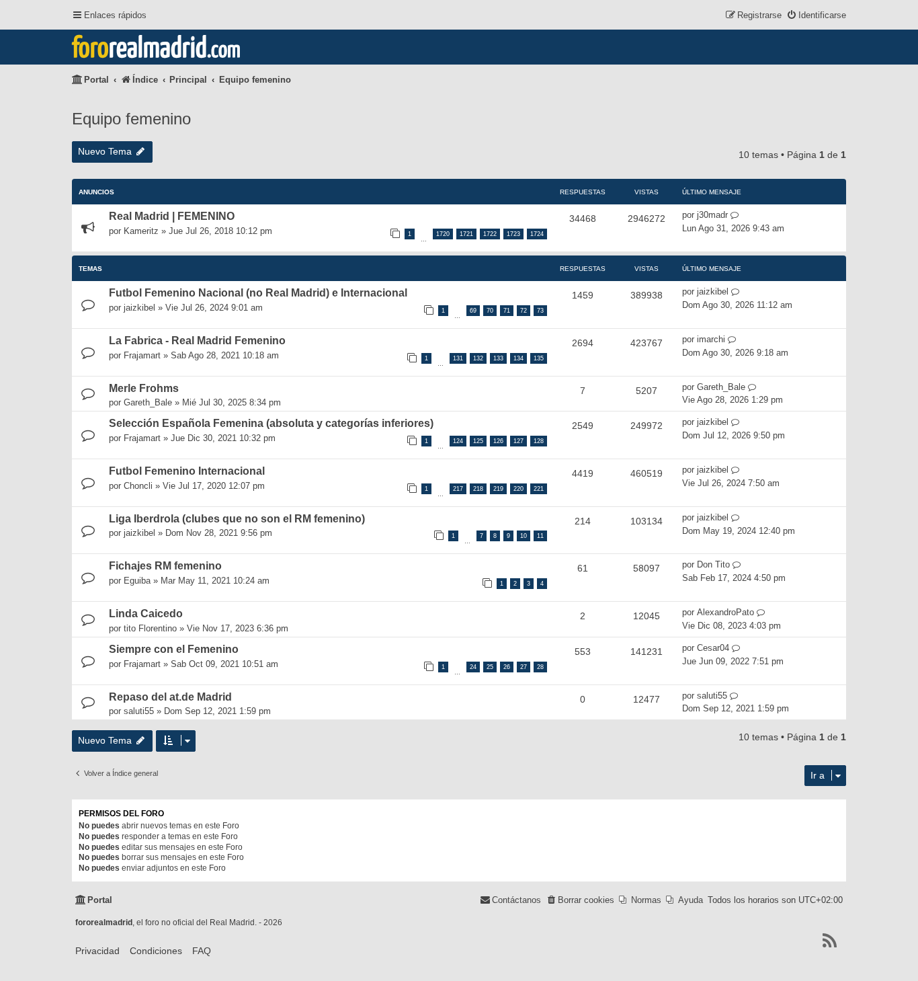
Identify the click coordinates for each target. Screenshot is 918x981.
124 (458, 441)
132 (478, 358)
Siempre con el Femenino (174, 649)
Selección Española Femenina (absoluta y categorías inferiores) (271, 423)
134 (518, 358)
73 (540, 310)
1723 (513, 234)
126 (498, 441)
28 (540, 667)
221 (539, 488)
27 (523, 667)
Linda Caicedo (146, 613)
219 (498, 488)
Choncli (138, 486)
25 (490, 667)
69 (473, 310)
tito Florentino (150, 628)
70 (490, 310)
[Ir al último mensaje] (735, 215)
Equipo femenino (131, 119)
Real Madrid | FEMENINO (172, 216)
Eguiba (137, 581)
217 (458, 488)
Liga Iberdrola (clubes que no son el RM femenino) (237, 518)
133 (498, 358)
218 (478, 488)
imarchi (711, 339)
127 (518, 441)
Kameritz (141, 231)
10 (523, 536)
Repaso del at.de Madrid (170, 697)
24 (473, 667)
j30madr (712, 215)
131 (458, 358)
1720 (443, 234)
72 (523, 310)
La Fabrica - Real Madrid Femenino (197, 340)
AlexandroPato (725, 612)
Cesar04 (713, 648)
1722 (490, 234)
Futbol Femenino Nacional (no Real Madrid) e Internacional (258, 293)
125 (478, 441)
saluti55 (139, 711)
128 (539, 441)
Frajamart (142, 355)
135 (539, 358)
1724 (537, 234)
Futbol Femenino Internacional (187, 471)
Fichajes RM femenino (165, 566)
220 (518, 488)
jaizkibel (139, 308)
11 (540, 536)
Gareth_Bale (148, 402)
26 (506, 667)
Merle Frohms (144, 388)
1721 (466, 234)
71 (506, 310)
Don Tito (713, 564)
